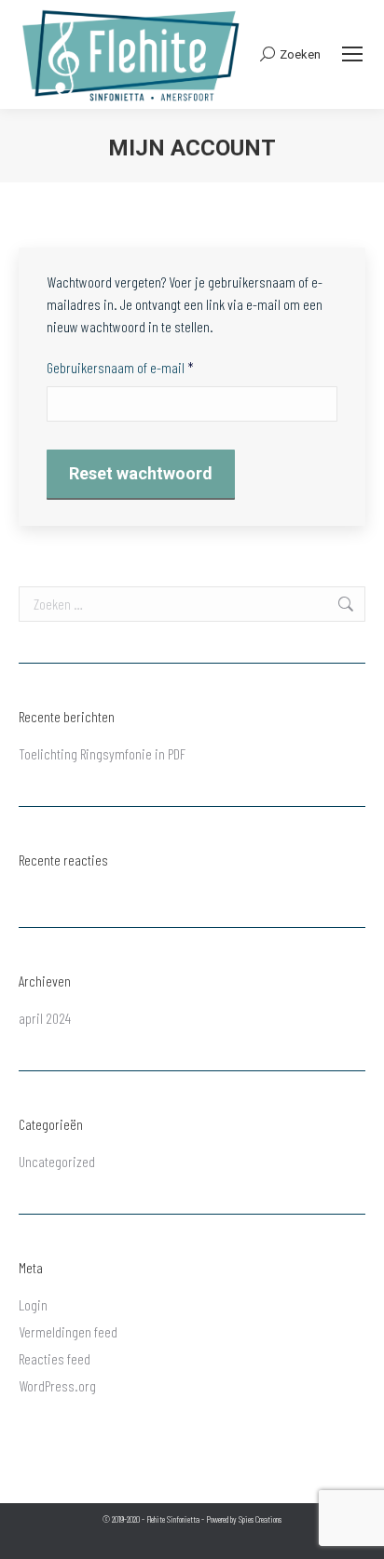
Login (33, 1304)
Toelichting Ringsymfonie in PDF (102, 753)
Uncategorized (57, 1161)
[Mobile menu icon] (352, 54)
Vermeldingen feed (68, 1331)
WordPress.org (57, 1385)
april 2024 (45, 1018)
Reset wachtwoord (141, 473)
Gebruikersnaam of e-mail (138, 366)
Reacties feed (54, 1358)
